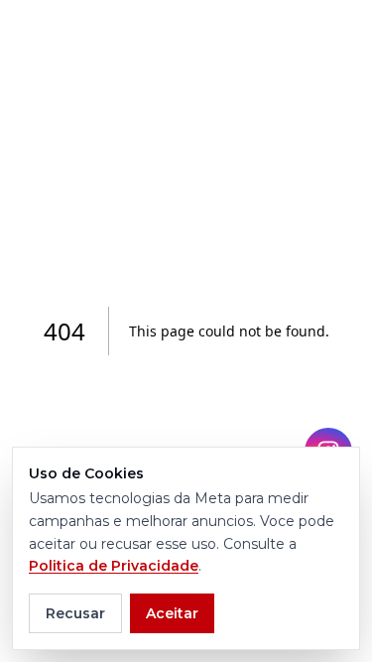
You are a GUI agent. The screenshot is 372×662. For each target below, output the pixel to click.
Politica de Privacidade (113, 566)
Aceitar (172, 613)
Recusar (75, 613)
